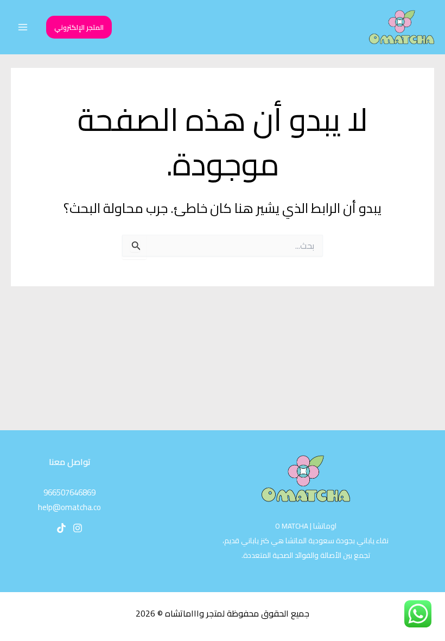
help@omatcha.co (69, 507)
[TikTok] (61, 528)
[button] (79, 27)
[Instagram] (77, 528)
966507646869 (69, 492)
